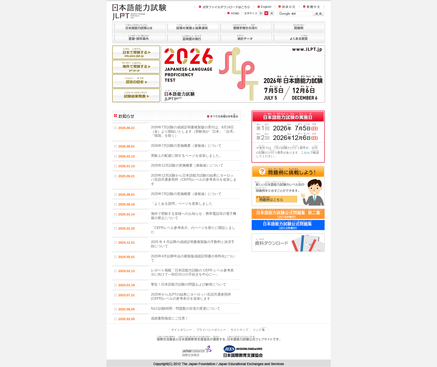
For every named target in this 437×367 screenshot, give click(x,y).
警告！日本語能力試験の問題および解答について (188, 284)
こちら (305, 152)
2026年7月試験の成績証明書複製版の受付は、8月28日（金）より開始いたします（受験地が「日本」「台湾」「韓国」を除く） (193, 131)
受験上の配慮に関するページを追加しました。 (187, 155)
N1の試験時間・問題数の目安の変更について (185, 308)
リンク (259, 330)
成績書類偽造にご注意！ (169, 318)
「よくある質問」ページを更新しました (181, 203)
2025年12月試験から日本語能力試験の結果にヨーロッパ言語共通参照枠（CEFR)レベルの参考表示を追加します (193, 179)
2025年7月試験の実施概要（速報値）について (186, 194)
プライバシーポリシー (211, 330)
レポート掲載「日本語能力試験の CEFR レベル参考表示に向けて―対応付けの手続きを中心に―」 (192, 272)
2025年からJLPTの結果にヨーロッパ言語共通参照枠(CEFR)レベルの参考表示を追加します (191, 296)
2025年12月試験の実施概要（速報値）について (187, 165)
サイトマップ (239, 330)
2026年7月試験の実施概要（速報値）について (186, 145)
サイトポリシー (181, 330)
